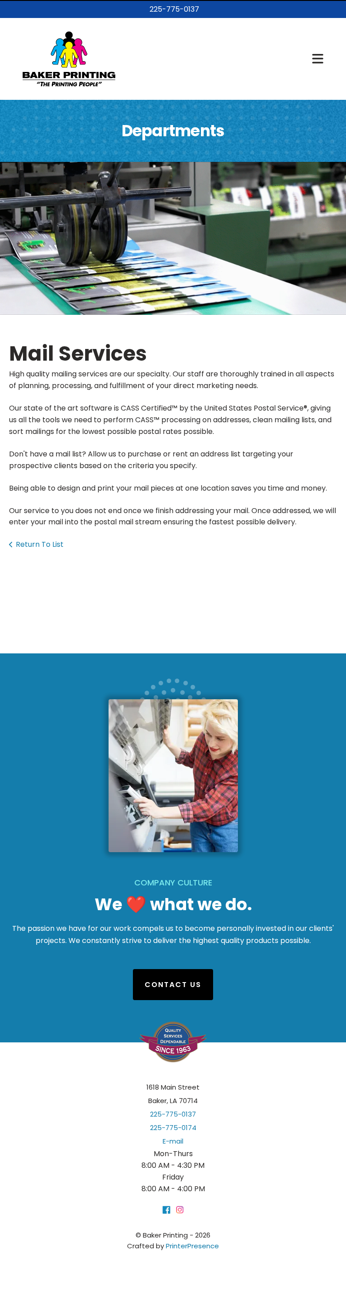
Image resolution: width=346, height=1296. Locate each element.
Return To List (40, 544)
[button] (317, 59)
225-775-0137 (174, 9)
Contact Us (173, 984)
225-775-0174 (173, 1127)
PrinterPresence (192, 1246)
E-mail (173, 1141)
